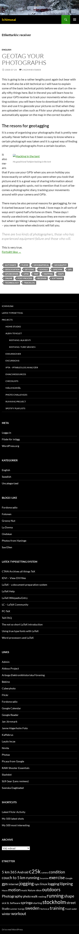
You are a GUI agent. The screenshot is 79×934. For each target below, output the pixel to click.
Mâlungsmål (13, 387)
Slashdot (7, 774)
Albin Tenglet (14, 333)
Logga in (6, 432)
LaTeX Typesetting (12, 313)
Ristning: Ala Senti (20, 340)
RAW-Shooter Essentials (15, 767)
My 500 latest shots (13, 818)
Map (36, 274)
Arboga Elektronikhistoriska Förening (23, 675)
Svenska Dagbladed (13, 787)
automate (10, 265)
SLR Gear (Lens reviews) (15, 781)
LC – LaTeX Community (15, 604)
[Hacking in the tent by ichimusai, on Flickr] (26, 156)
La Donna (7, 527)
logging (53, 883)
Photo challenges (16, 394)
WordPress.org (10, 445)
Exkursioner (13, 353)
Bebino (6, 681)
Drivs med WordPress (12, 929)
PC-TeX (6, 611)
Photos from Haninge (14, 540)
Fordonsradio (9, 507)
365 (13, 872)
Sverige (21, 909)
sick (4, 903)
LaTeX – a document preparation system (24, 584)
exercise (57, 877)
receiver (41, 278)
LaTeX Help (8, 591)
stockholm (54, 902)
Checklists (12, 381)
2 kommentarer (31, 69)
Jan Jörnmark (9, 721)
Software (57, 278)
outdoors (51, 889)
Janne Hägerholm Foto (15, 728)
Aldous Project (10, 668)
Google (43, 269)
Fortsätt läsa (11, 251)
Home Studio (13, 326)
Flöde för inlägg (11, 439)
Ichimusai (9, 20)
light (37, 884)
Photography (12, 896)
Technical (44, 909)
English (6, 49)
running (55, 896)
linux (43, 884)
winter (6, 914)
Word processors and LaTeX (18, 637)
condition (57, 872)
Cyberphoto (9, 688)
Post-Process (24, 278)
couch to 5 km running (20, 877)
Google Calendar (11, 708)
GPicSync (58, 269)
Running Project (16, 401)
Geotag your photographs (24, 59)
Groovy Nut (8, 520)
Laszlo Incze (8, 741)
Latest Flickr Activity (13, 812)
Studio (6, 908)
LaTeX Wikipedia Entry (15, 597)
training (57, 908)
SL (8, 903)
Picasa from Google (13, 761)
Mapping (48, 274)
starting (37, 903)
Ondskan (7, 534)
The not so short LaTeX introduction (22, 624)
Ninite (5, 748)
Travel (68, 909)
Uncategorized (10, 483)
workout (18, 913)
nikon (39, 890)
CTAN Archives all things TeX (18, 571)
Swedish (6, 476)
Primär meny (74, 19)
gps (70, 269)
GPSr (26, 274)
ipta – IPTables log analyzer (22, 367)
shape (69, 896)
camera (44, 872)
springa (27, 902)
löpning (66, 883)
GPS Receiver (11, 274)
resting (42, 896)
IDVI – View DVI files (14, 578)
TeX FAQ (7, 617)
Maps (61, 274)
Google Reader (10, 714)
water (74, 909)
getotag (29, 269)
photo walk (30, 896)
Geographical (41, 265)
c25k (35, 871)
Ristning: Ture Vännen (22, 347)
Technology (12, 282)
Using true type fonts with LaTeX (20, 631)
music (24, 890)
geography (60, 265)
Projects (7, 319)
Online (8, 278)
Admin (6, 661)
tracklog (29, 282)
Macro (5, 890)
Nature (31, 890)
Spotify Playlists (15, 408)
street (71, 902)
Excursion (44, 878)
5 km (6, 872)
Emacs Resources (16, 374)
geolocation (12, 269)
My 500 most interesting (16, 825)
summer (13, 909)
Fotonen (6, 514)
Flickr (24, 265)
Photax (6, 754)
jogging (26, 883)
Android (22, 872)
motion (14, 889)
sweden (32, 908)
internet (13, 884)
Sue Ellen (7, 547)
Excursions (12, 360)
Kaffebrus (7, 734)
